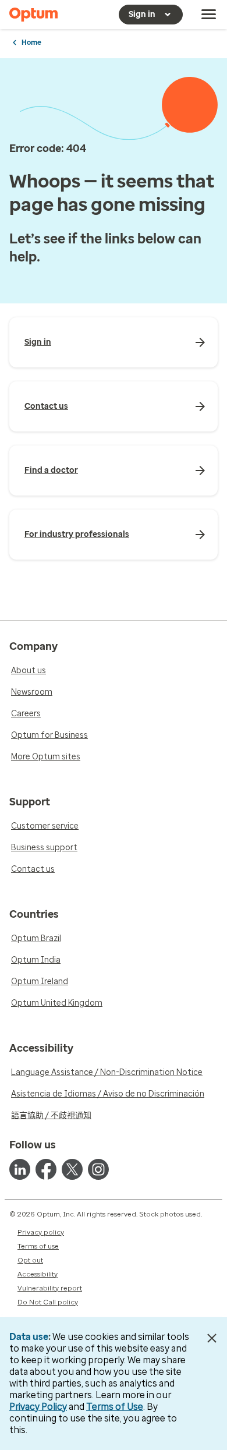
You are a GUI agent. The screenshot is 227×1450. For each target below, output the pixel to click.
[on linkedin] (19, 1169)
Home (31, 42)
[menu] (209, 14)
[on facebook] (46, 1169)
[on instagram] (98, 1169)
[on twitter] (72, 1169)
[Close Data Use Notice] (211, 1338)
